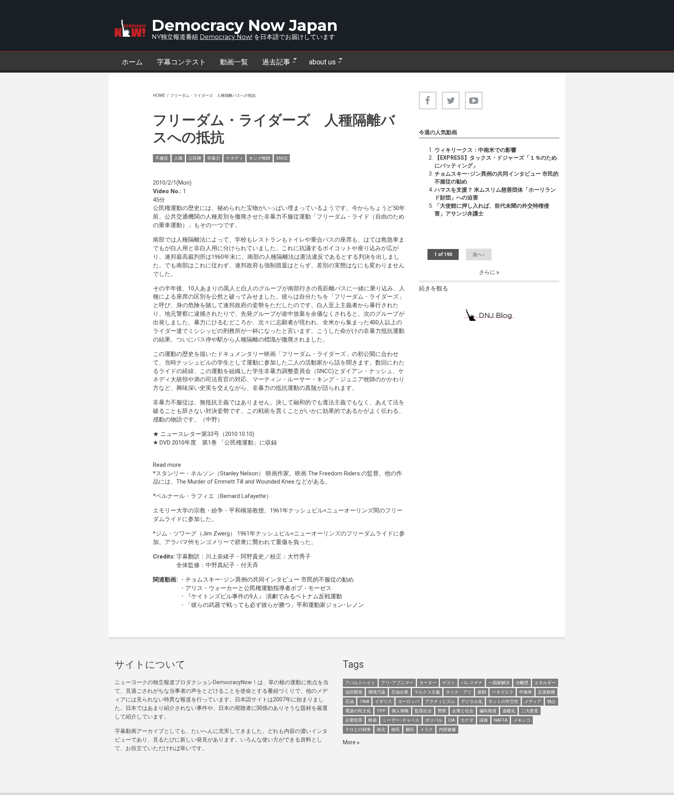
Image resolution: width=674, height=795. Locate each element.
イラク (426, 729)
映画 (372, 720)
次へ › (479, 254)
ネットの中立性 (503, 701)
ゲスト (448, 682)
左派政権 (546, 692)
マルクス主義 (427, 692)
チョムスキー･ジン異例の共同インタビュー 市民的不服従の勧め (269, 579)
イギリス (383, 701)
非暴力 (213, 158)
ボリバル (433, 720)
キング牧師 (259, 158)
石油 (349, 701)
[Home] (130, 28)
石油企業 (399, 692)
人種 (178, 158)
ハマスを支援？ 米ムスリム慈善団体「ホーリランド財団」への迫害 (495, 194)
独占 (551, 701)
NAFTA (500, 720)
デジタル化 (471, 701)
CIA (451, 720)
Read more (167, 464)
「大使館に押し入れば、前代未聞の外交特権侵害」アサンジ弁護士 (492, 210)
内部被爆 (447, 729)
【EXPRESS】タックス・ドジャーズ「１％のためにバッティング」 (496, 162)
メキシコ (521, 720)
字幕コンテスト (181, 62)
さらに (488, 272)
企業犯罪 (353, 720)
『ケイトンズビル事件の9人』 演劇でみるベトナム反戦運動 (263, 596)
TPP (381, 710)
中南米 (525, 692)
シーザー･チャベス (401, 720)
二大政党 (529, 710)
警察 (442, 710)
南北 (381, 729)
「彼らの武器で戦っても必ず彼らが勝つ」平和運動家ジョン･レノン (274, 604)
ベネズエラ (502, 692)
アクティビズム (440, 701)
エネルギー (545, 682)
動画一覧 (234, 62)
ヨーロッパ (408, 701)
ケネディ (234, 158)
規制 (481, 692)
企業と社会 (463, 710)
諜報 (483, 720)
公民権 (194, 158)
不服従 (161, 158)
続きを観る (433, 288)
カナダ (467, 720)
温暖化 (508, 710)
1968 (364, 701)
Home (159, 95)
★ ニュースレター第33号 (186, 434)
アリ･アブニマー (397, 682)
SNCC (281, 158)
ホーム (132, 62)
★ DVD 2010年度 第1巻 (185, 442)
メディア (532, 701)
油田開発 (353, 692)
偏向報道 (488, 710)
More (350, 742)
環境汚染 (376, 692)
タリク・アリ (459, 692)
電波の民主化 (358, 710)
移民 (395, 729)
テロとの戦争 (358, 729)
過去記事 (272, 62)
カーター (427, 682)
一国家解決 (499, 682)
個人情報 (400, 710)
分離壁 (522, 682)
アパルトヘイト (360, 682)
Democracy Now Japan (245, 25)
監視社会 (423, 710)
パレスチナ (471, 682)
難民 (410, 729)
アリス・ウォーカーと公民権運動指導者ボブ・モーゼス (258, 588)
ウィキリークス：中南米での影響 (475, 150)
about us (319, 62)
